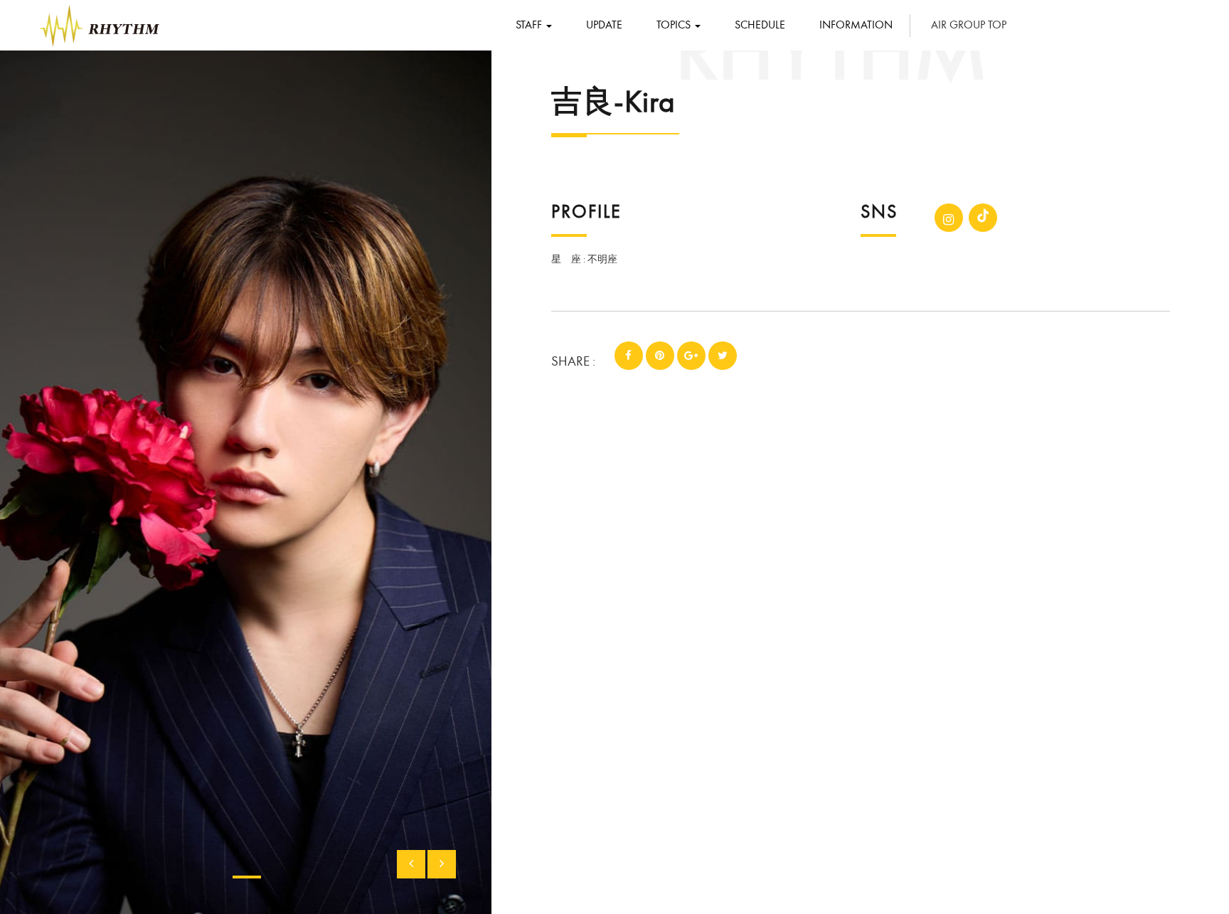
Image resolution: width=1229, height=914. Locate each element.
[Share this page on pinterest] (660, 355)
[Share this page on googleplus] (691, 355)
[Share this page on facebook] (628, 355)
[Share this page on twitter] (722, 355)
